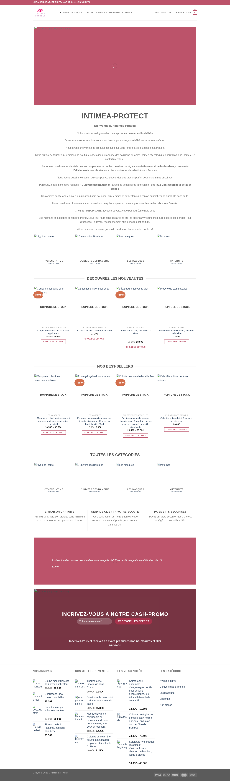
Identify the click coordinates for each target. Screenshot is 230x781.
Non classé (166, 705)
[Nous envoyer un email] (196, 2)
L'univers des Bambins (172, 686)
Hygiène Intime (168, 680)
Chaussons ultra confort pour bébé (94, 330)
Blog (90, 12)
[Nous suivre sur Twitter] (193, 2)
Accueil (64, 12)
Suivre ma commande (107, 12)
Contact (127, 12)
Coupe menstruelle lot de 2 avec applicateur (53, 332)
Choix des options (53, 342)
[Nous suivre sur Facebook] (187, 2)
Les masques (167, 693)
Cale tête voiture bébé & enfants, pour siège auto (176, 419)
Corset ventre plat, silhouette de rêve (135, 332)
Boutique (77, 12)
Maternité (165, 698)
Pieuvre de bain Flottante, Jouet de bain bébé (176, 332)
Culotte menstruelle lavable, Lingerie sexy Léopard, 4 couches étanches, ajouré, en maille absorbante (135, 422)
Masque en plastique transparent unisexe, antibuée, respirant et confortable (53, 421)
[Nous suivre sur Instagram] (190, 2)
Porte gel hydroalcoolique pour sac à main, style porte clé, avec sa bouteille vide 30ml (94, 421)
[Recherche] (57, 13)
